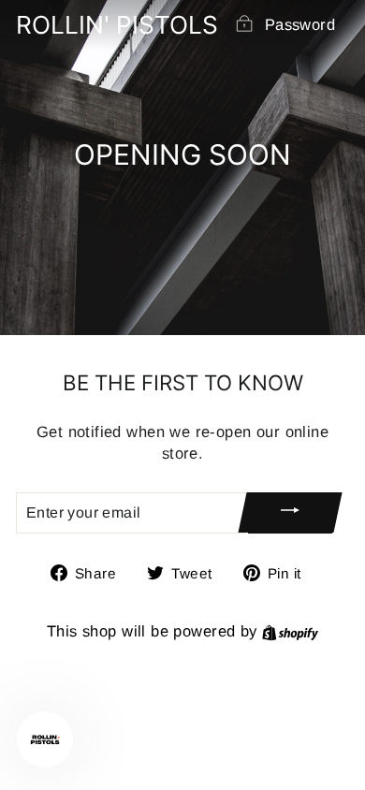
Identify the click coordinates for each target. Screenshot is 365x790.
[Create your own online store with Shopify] (290, 631)
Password (300, 25)
